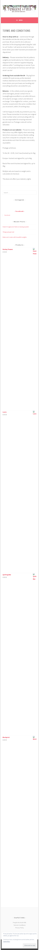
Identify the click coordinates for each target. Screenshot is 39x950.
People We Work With (19, 922)
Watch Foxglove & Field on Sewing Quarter (16, 227)
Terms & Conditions (19, 925)
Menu (21, 20)
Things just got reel (8, 232)
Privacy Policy (19, 928)
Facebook (19, 211)
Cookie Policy (6, 941)
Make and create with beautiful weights (15, 237)
